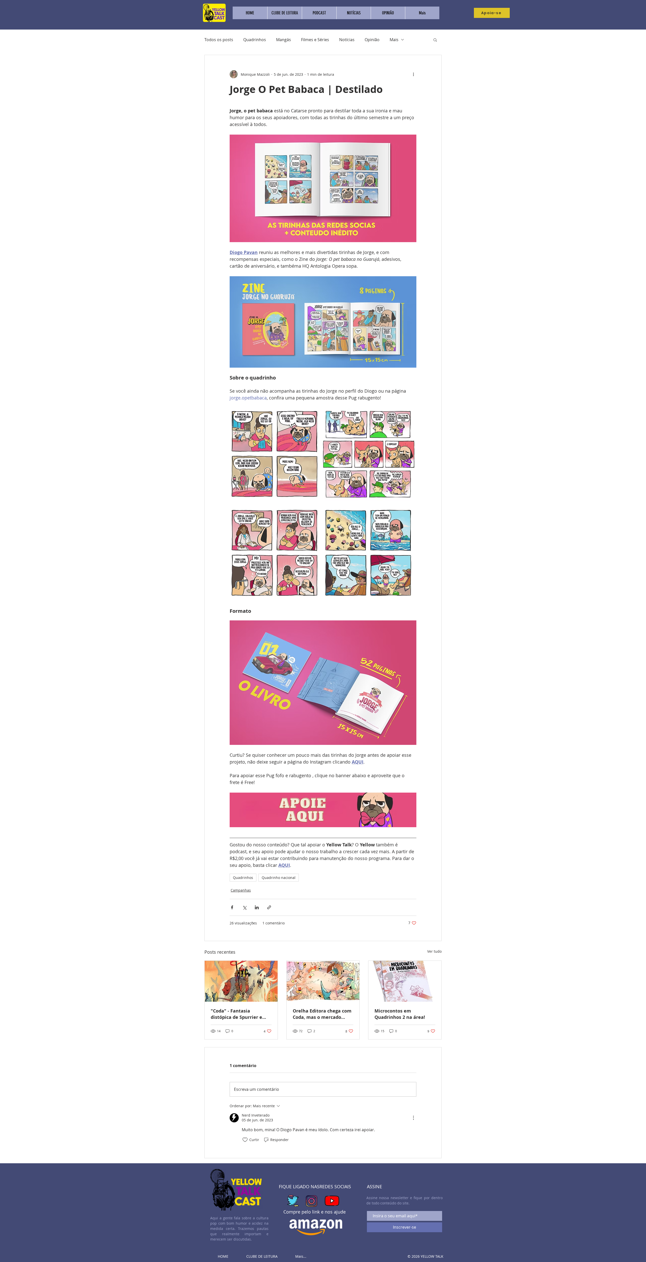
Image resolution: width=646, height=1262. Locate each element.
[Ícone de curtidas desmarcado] (245, 1140)
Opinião (372, 39)
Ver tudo (434, 951)
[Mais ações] (413, 74)
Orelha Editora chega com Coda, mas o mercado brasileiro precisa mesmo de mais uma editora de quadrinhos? (322, 1014)
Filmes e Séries (315, 39)
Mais (394, 39)
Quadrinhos (254, 39)
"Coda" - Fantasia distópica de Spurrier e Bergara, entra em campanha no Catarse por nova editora (240, 1014)
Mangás (283, 39)
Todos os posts (218, 39)
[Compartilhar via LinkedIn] (256, 907)
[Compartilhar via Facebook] (232, 907)
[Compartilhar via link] (269, 907)
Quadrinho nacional (278, 877)
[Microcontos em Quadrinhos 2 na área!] (404, 981)
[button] (435, 40)
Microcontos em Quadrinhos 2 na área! (399, 1014)
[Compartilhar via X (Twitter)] (244, 907)
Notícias (347, 39)
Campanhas (241, 890)
